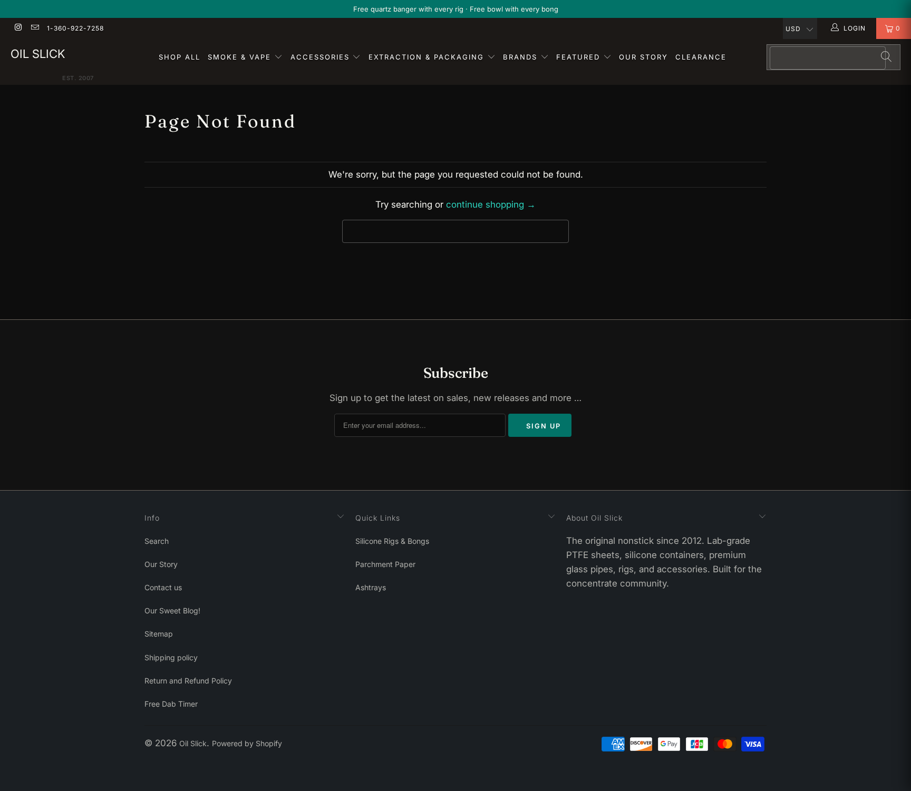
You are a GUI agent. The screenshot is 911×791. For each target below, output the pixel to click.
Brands (521, 57)
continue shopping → (491, 204)
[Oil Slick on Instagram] (17, 28)
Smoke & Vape (241, 57)
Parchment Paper (385, 564)
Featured (579, 57)
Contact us (163, 587)
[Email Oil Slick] (34, 28)
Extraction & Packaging (428, 57)
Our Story (643, 57)
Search (156, 540)
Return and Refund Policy (188, 680)
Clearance (700, 57)
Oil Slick (38, 54)
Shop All (179, 57)
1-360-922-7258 (75, 28)
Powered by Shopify (247, 743)
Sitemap (158, 633)
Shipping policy (171, 657)
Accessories (321, 57)
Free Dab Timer (171, 703)
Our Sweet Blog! (172, 610)
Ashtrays (370, 587)
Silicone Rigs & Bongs (392, 540)
